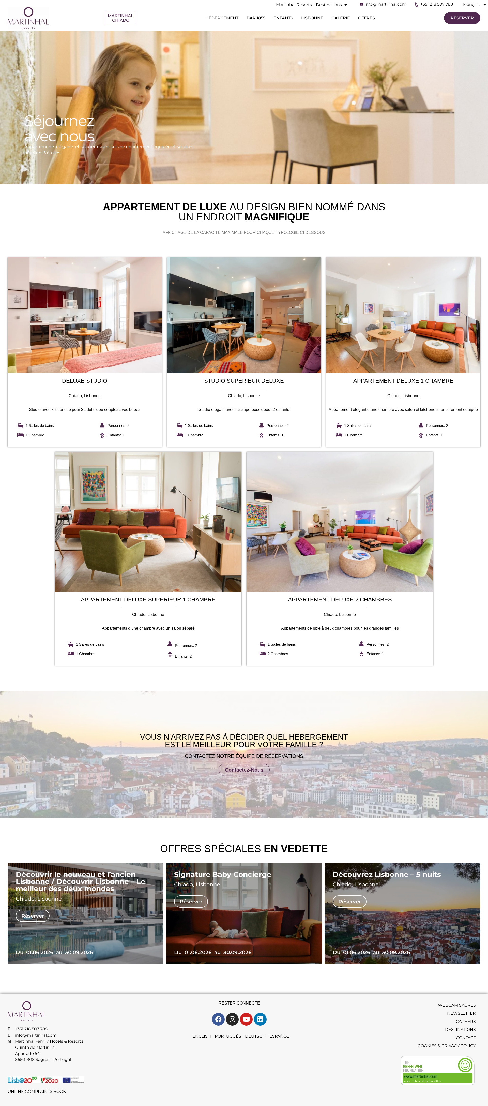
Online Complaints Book (37, 1091)
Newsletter (461, 1013)
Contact (466, 1037)
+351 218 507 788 (436, 4)
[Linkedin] (260, 1019)
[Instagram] (232, 1019)
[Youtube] (246, 1019)
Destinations (460, 1029)
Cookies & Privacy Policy (447, 1045)
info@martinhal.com (385, 4)
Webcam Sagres (457, 1005)
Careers (466, 1021)
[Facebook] (218, 1019)
